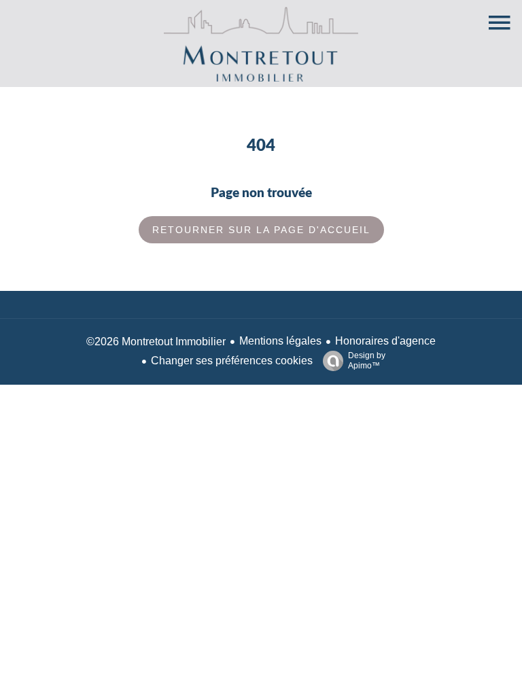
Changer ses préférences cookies (232, 360)
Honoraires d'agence (385, 341)
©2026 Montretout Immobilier (156, 341)
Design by (366, 360)
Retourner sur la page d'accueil (261, 229)
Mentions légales (280, 341)
